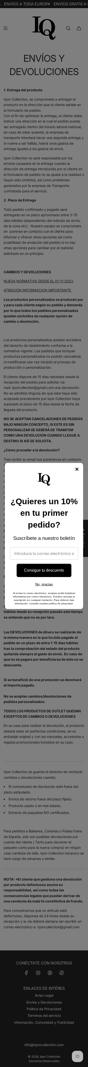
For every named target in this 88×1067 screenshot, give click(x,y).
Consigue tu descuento (44, 570)
